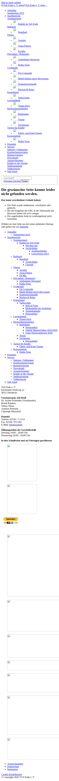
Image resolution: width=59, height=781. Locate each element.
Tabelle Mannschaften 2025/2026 (41, 330)
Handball (23, 259)
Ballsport (17, 256)
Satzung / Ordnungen (23, 360)
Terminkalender (32, 311)
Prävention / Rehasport (24, 278)
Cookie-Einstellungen (11, 774)
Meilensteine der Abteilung (38, 308)
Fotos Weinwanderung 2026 (38, 333)
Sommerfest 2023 (21, 234)
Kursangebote (20, 349)
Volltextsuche (19, 379)
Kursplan (11, 354)
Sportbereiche (13, 237)
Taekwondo (25, 303)
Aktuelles (11, 232)
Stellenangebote (20, 376)
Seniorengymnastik (28, 294)
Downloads (18, 368)
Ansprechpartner (21, 371)
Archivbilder (31, 248)
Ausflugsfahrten (39, 251)
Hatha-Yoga (25, 283)
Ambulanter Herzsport (30, 281)
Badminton (24, 324)
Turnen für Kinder (22, 344)
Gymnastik (18, 286)
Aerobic (23, 270)
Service (10, 357)
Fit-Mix (23, 275)
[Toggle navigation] (46, 6)
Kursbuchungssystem (23, 363)
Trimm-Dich (25, 319)
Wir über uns (31, 245)
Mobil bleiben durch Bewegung (34, 292)
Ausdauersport (20, 240)
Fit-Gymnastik (26, 289)
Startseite (24, 226)
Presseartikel (31, 313)
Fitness (16, 267)
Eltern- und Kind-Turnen (31, 346)
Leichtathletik (19, 316)
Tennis (22, 335)
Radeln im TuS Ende (29, 243)
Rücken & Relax (27, 297)
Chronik (29, 264)
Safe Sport (12, 382)
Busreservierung (21, 365)
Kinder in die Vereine (23, 374)
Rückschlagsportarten (23, 322)
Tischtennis (24, 338)
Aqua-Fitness (25, 273)
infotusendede (15, 424)
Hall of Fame (31, 305)
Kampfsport (19, 300)
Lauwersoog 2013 (40, 253)
